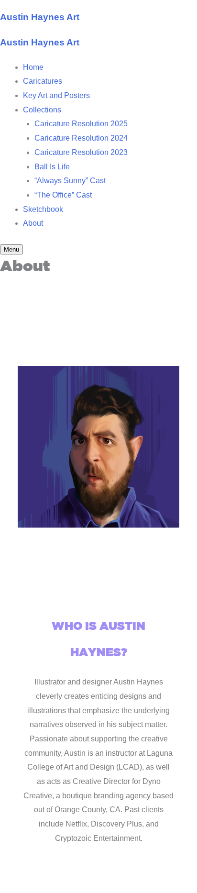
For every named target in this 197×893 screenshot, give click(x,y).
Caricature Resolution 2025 (81, 124)
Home (33, 67)
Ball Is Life (52, 167)
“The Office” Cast (63, 195)
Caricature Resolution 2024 (81, 138)
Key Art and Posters (56, 95)
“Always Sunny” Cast (70, 180)
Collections (42, 110)
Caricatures (42, 81)
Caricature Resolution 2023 (81, 152)
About (33, 223)
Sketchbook (43, 209)
